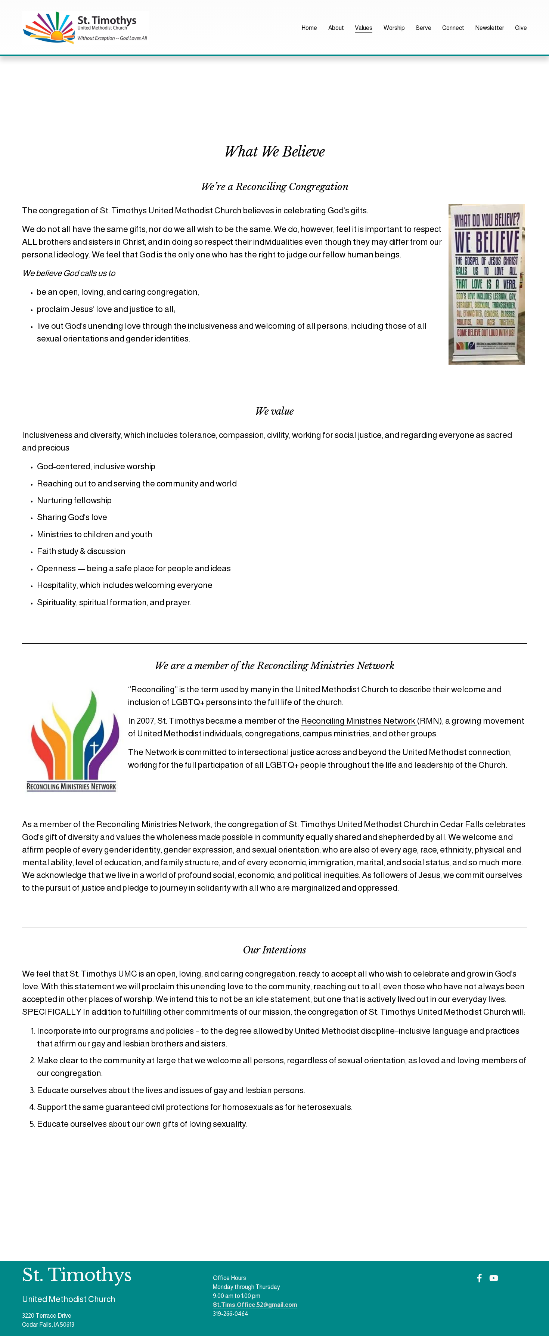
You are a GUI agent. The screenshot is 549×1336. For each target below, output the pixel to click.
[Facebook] (479, 1278)
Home (309, 28)
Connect (453, 28)
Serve (423, 28)
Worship (394, 28)
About (336, 28)
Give (521, 28)
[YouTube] (493, 1278)
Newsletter (489, 28)
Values (363, 28)
